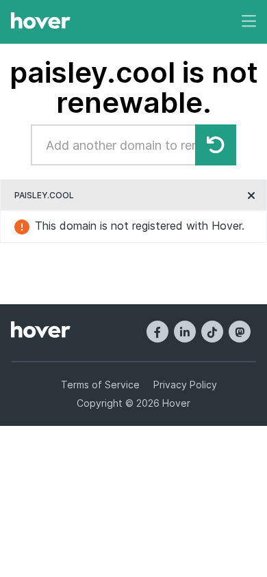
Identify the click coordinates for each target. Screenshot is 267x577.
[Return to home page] (40, 22)
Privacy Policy (185, 384)
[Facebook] (157, 332)
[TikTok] (212, 332)
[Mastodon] (240, 332)
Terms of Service (100, 384)
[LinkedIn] (185, 332)
